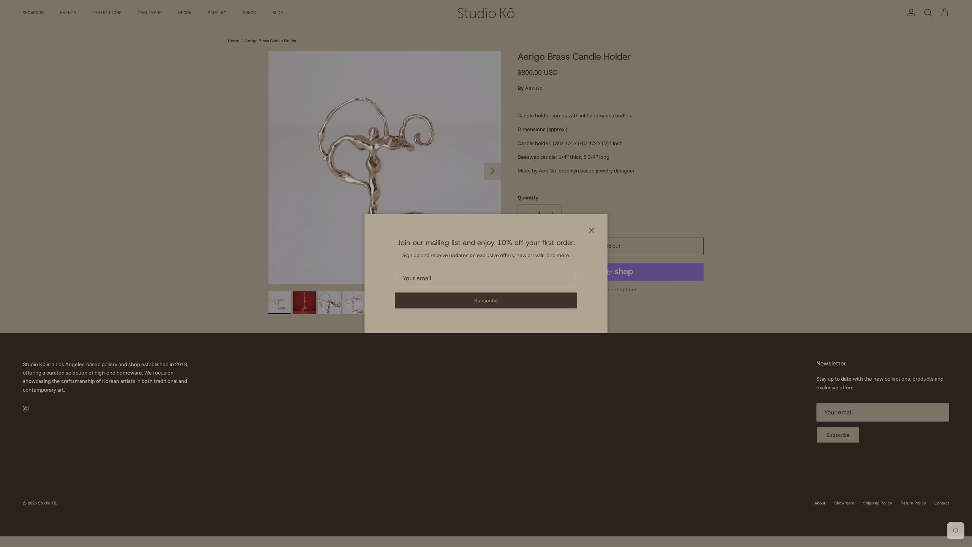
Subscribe (486, 300)
